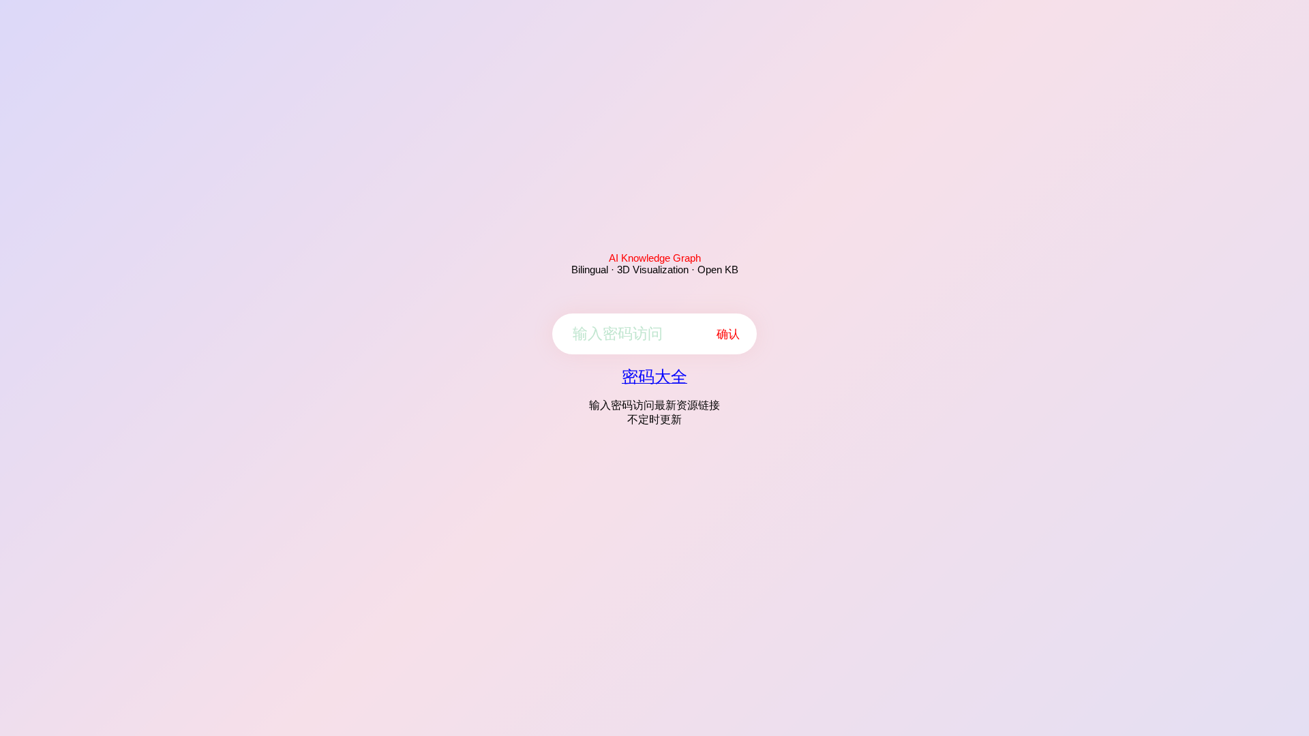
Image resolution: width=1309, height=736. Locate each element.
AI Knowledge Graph (655, 258)
